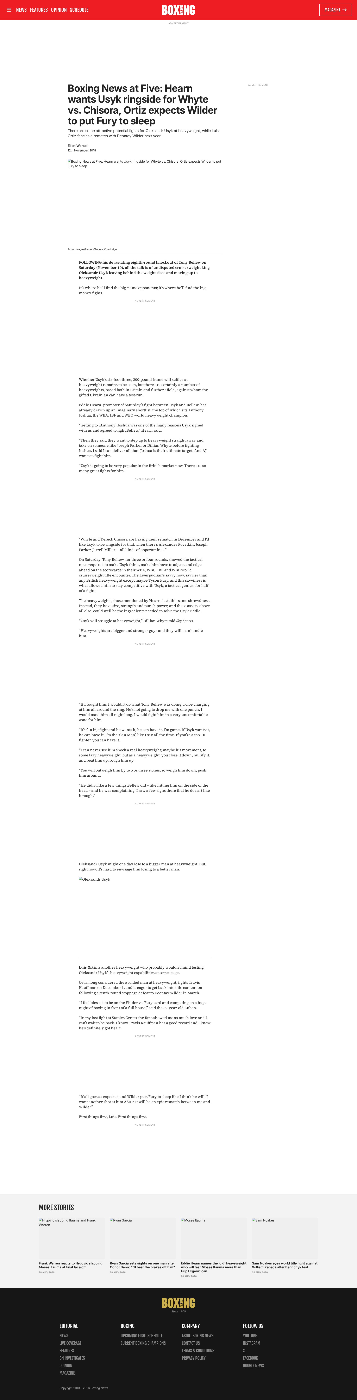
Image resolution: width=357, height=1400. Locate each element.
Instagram (251, 1343)
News (21, 10)
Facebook (250, 1358)
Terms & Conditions (198, 1350)
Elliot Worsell (78, 146)
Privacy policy (194, 1358)
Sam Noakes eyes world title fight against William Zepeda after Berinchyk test (285, 1265)
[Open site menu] (9, 9)
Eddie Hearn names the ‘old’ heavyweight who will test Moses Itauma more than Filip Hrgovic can (213, 1267)
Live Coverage (70, 1343)
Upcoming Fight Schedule (142, 1335)
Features (39, 10)
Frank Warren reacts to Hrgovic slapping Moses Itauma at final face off (70, 1265)
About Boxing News (197, 1335)
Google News (253, 1365)
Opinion (59, 10)
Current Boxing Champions (143, 1343)
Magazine (332, 9)
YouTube (250, 1335)
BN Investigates (72, 1358)
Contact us (191, 1343)
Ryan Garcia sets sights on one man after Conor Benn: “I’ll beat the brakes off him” (142, 1265)
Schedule (79, 10)
